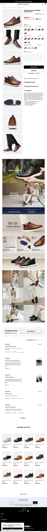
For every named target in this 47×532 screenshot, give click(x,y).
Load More (22, 418)
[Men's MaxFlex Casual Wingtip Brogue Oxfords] (25, 29)
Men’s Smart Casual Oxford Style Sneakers (20, 444)
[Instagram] (21, 511)
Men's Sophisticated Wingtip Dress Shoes (20, 462)
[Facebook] (19, 511)
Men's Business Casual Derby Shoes (30, 480)
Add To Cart (34, 67)
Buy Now (33, 70)
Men (6, 7)
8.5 (33, 54)
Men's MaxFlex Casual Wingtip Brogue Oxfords (17, 7)
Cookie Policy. (11, 526)
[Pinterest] (25, 511)
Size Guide (29, 51)
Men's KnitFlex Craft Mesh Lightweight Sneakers (10, 444)
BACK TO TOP (22, 494)
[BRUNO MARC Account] (42, 4)
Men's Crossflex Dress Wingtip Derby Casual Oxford (10, 462)
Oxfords (9, 7)
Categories (4, 7)
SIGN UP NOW (30, 1)
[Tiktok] (23, 511)
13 (40, 59)
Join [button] (35, 502)
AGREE (13, 528)
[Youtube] (28, 511)
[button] (2, 4)
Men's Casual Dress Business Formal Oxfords (9, 480)
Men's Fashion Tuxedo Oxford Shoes (19, 480)
